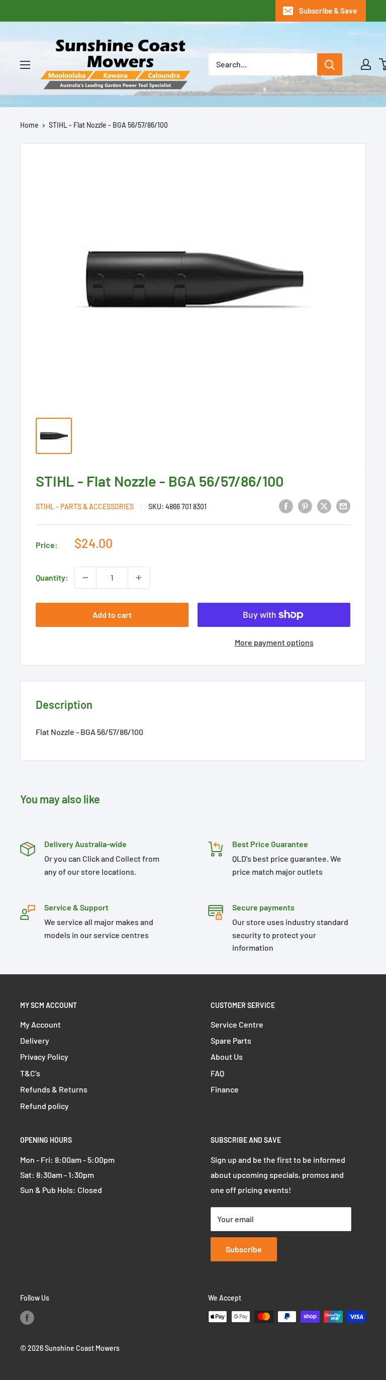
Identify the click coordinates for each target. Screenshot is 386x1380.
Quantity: (52, 577)
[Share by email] (343, 505)
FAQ (217, 1073)
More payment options (274, 642)
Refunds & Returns (53, 1089)
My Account (40, 1024)
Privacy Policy (44, 1056)
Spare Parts (231, 1040)
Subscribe (244, 1249)
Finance (225, 1089)
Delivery (34, 1040)
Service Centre (237, 1024)
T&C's (30, 1073)
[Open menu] (25, 65)
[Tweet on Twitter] (324, 505)
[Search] (329, 64)
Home (29, 125)
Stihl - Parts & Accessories (85, 506)
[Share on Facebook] (286, 505)
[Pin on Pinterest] (305, 505)
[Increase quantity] (138, 577)
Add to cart (112, 614)
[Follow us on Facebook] (27, 1318)
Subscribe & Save (328, 10)
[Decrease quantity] (85, 577)
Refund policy (44, 1106)
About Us (227, 1056)
